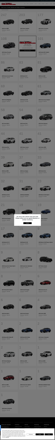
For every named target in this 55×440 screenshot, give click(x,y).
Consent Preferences (0, 427)
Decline (40, 434)
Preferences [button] (7, 437)
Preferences (31, 434)
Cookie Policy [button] (9, 436)
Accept (49, 434)
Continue (27, 223)
